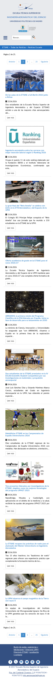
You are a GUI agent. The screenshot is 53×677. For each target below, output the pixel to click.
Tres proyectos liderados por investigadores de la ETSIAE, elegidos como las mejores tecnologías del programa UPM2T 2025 (27, 488)
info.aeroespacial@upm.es (34, 675)
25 (37, 62)
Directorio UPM (31, 650)
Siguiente (44, 62)
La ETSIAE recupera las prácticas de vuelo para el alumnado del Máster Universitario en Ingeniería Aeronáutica (26, 546)
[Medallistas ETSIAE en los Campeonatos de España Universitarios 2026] (27, 419)
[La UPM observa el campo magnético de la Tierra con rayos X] (27, 584)
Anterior (12, 62)
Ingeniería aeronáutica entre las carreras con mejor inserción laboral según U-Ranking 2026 (25, 152)
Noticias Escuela (35, 47)
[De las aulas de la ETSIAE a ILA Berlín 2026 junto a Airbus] (27, 81)
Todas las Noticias (18, 47)
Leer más (10, 118)
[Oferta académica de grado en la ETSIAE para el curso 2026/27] (27, 246)
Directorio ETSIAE (21, 652)
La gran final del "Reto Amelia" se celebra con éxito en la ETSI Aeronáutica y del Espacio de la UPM (26, 208)
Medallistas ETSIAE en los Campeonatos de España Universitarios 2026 (24, 435)
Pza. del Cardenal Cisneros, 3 (21, 673)
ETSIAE (5, 47)
